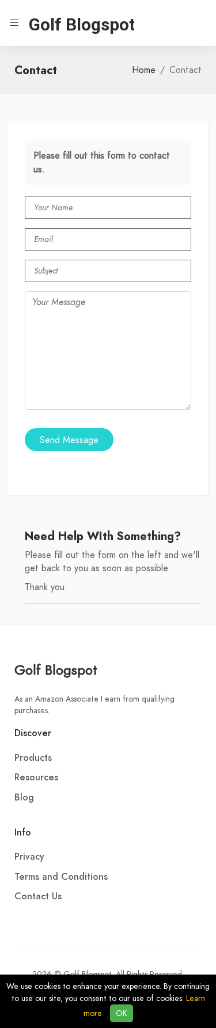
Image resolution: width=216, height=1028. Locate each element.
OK (121, 1013)
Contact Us (38, 896)
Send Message (69, 440)
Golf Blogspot (55, 669)
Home (144, 70)
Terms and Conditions (61, 877)
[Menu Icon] (14, 23)
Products (33, 758)
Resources (36, 777)
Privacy (29, 856)
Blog (24, 797)
